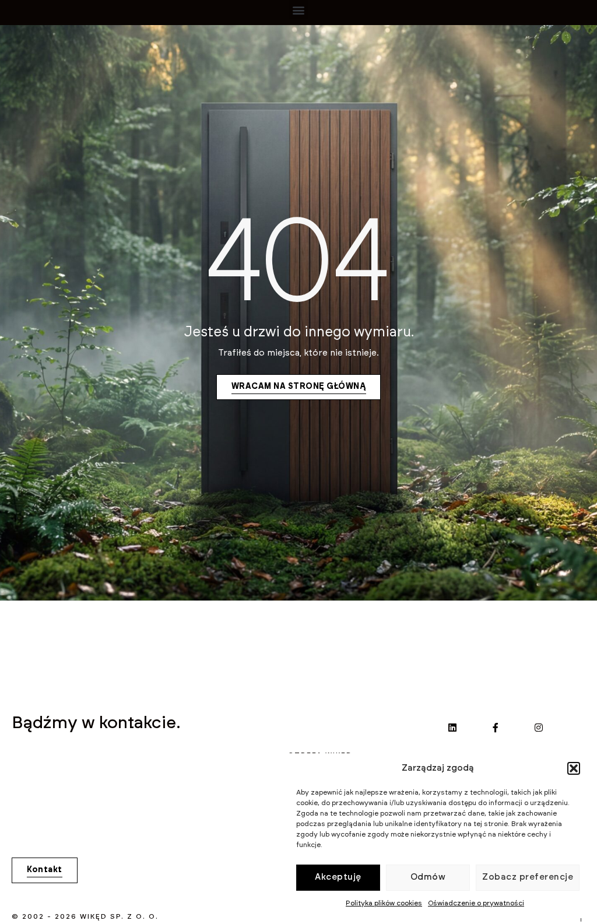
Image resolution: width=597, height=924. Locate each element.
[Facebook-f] (495, 727)
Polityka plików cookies (384, 903)
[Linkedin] (452, 727)
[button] (574, 768)
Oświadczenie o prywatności (476, 903)
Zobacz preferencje (527, 877)
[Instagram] (538, 727)
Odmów (428, 877)
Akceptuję (338, 877)
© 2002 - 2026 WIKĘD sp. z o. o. (85, 916)
